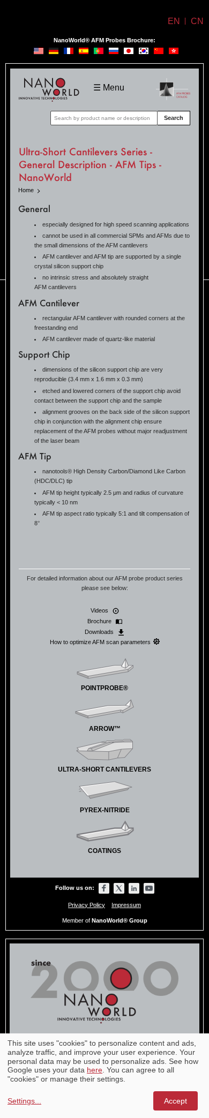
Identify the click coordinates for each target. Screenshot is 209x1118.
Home (26, 190)
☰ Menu (108, 87)
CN (197, 21)
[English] (38, 51)
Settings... (24, 1101)
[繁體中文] (173, 51)
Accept (175, 1101)
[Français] (68, 51)
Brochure (100, 621)
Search (173, 118)
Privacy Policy (86, 905)
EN (174, 21)
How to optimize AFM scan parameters (100, 642)
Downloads (100, 632)
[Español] (83, 51)
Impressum (126, 905)
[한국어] (143, 51)
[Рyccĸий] (113, 51)
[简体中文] (158, 51)
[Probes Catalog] (173, 84)
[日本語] (128, 51)
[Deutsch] (53, 51)
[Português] (98, 51)
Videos (100, 610)
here (94, 1070)
